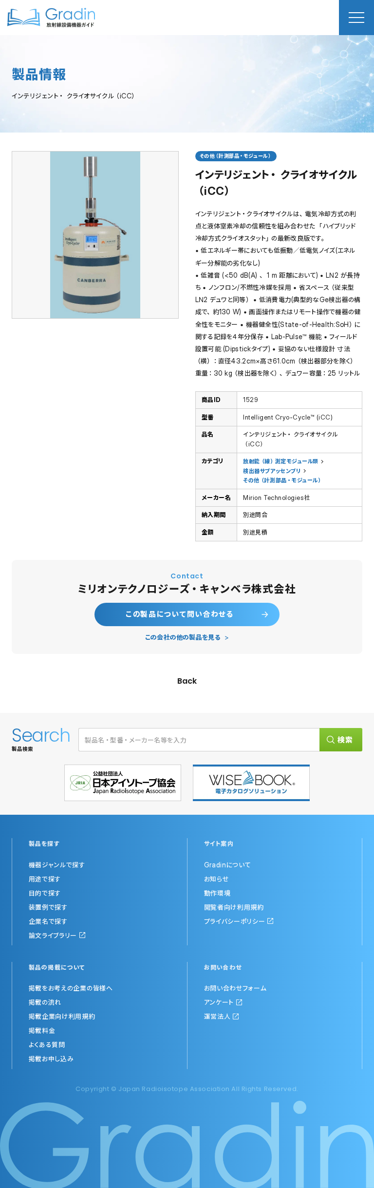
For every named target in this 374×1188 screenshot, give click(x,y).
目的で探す (45, 893)
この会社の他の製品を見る (183, 637)
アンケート (219, 1002)
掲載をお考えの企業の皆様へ (71, 988)
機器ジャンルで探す (57, 865)
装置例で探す (48, 907)
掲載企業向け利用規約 (62, 1016)
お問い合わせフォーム (235, 988)
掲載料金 (42, 1030)
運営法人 (217, 1016)
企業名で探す (48, 921)
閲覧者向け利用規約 (234, 907)
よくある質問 (47, 1044)
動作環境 (217, 893)
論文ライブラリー (53, 935)
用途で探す (45, 879)
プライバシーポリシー (234, 921)
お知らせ (216, 879)
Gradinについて (227, 865)
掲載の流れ (45, 1002)
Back (187, 681)
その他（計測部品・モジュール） (282, 480)
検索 (345, 740)
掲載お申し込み (51, 1058)
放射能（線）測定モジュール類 (280, 461)
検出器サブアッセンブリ (271, 471)
